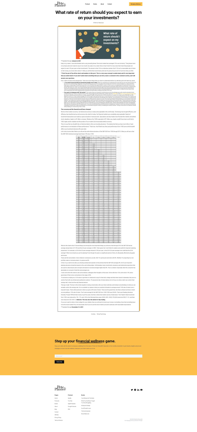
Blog (56, 409)
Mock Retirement (85, 413)
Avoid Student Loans (86, 408)
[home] (60, 4)
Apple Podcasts (71, 403)
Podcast (87, 4)
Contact (110, 4)
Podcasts (57, 401)
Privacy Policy (58, 417)
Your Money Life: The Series (87, 398)
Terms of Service (59, 420)
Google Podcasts (72, 406)
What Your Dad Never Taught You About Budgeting (88, 401)
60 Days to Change (85, 405)
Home (56, 398)
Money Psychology (101, 314)
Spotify (69, 398)
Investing (93, 314)
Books (95, 4)
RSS (69, 409)
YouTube (70, 401)
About (102, 4)
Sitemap (56, 414)
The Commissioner (85, 411)
